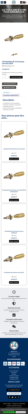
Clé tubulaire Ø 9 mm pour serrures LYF (14, 272)
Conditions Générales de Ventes (14, 405)
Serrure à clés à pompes (7, 16)
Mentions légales (7, 403)
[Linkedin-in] (15, 397)
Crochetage (22, 15)
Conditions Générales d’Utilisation (14, 407)
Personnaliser (20, 412)
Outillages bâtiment (15, 15)
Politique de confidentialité (18, 403)
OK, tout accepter (9, 412)
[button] (2, 2)
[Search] (5, 2)
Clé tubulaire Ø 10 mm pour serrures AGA (14, 149)
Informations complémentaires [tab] (10, 95)
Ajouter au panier (16, 77)
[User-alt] (21, 2)
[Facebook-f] (9, 397)
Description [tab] (6, 92)
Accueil (4, 15)
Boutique (8, 15)
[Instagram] (18, 397)
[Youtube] (12, 397)
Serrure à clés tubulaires (18, 16)
